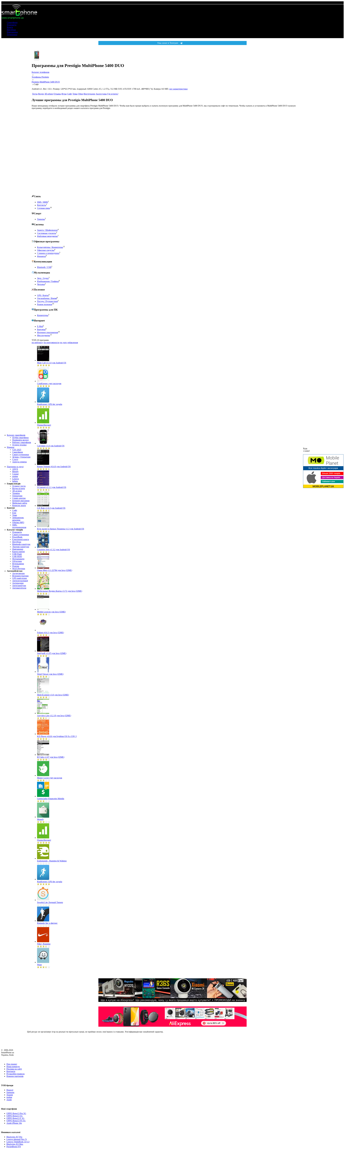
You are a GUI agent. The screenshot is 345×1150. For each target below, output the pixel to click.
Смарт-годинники (20, 454)
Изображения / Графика (48, 281)
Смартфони (12, 22)
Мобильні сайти (19, 503)
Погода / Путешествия (47, 301)
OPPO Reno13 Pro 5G (16, 1113)
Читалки (41, 284)
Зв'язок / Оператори (21, 457)
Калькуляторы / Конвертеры (50, 247)
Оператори (17, 496)
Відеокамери (18, 564)
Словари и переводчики (48, 253)
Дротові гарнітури (20, 547)
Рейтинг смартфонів (21, 442)
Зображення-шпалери (18, 518)
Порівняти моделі (20, 440)
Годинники (12, 34)
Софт (14, 510)
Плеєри (15, 566)
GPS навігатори (19, 578)
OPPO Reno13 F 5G (15, 1118)
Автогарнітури (19, 585)
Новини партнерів (14, 1076)
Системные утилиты (46, 233)
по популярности (51, 342)
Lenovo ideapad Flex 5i (16, 1139)
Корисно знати (19, 505)
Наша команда (13, 1066)
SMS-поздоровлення (19, 526)
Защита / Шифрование (47, 230)
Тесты (35, 94)
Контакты (41, 205)
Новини (10, 447)
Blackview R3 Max (14, 1144)
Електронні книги (20, 539)
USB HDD (17, 556)
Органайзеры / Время (47, 298)
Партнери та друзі (15, 466)
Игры (64, 94)
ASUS (15, 469)
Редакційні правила (15, 1074)
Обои (80, 94)
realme (15, 476)
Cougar (15, 474)
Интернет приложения (47, 332)
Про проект (11, 1064)
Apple (9, 1100)
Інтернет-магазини (21, 500)
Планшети (11, 25)
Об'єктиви (17, 561)
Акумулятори (18, 573)
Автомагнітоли (19, 588)
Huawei (9, 1090)
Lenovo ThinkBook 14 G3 (17, 1142)
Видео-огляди (18, 488)
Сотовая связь (43, 208)
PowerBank (17, 537)
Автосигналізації (20, 581)
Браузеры (41, 329)
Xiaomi (9, 1095)
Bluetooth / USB (44, 267)
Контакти (10, 1071)
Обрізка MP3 (18, 522)
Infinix (15, 481)
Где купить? (112, 94)
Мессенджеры (43, 335)
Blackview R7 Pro (14, 1137)
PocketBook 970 (13, 1146)
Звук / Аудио (43, 278)
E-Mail (40, 326)
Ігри (14, 513)
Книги (10, 27)
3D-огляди (17, 491)
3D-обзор (48, 94)
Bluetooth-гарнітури (21, 544)
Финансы (41, 256)
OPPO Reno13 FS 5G (16, 1121)
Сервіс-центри (19, 498)
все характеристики (178, 89)
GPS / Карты (43, 295)
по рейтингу (37, 342)
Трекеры (41, 219)
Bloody (15, 471)
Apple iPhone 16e (14, 1123)
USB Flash (17, 554)
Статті (15, 459)
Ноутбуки (11, 30)
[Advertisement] (52, 152)
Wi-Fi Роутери (18, 568)
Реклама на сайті (14, 1069)
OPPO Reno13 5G (14, 1116)
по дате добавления (69, 342)
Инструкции (89, 94)
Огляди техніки (19, 445)
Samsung (10, 1092)
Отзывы (57, 94)
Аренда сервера (19, 462)
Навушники (12, 32)
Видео (41, 94)
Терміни (16, 493)
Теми (14, 515)
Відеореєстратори (20, 576)
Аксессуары (101, 94)
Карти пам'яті (18, 551)
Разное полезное (44, 304)
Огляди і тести (19, 486)
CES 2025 (16, 450)
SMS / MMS (42, 202)
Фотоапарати (18, 559)
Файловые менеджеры (47, 236)
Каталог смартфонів (16, 435)
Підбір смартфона (20, 437)
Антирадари (18, 583)
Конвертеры (42, 315)
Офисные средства (45, 250)
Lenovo (15, 479)
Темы (75, 94)
